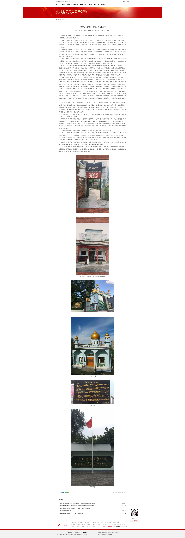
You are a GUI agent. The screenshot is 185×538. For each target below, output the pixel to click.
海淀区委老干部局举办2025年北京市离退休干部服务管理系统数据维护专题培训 (77, 503)
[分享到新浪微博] (63, 492)
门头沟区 (105, 524)
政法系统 (93, 522)
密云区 (88, 526)
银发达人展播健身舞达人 (65, 510)
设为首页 (124, 1)
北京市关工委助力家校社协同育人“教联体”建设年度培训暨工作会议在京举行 (77, 505)
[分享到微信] (67, 492)
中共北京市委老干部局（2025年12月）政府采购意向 (71, 513)
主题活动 (90, 4)
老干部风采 (83, 4)
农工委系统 (108, 522)
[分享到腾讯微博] (65, 492)
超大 (87, 30)
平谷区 (78, 526)
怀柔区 (83, 526)
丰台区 (93, 524)
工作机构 (62, 4)
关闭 (124, 492)
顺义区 (119, 524)
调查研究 (103, 4)
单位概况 (85, 532)
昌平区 (73, 526)
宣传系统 (80, 522)
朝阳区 (83, 524)
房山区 (110, 524)
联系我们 (70, 532)
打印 (120, 492)
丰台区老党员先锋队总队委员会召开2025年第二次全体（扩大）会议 (75, 508)
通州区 (114, 524)
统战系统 (87, 522)
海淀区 (88, 524)
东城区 (73, 524)
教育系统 (100, 522)
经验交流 (75, 4)
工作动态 (69, 4)
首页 (57, 4)
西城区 (78, 524)
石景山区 (99, 524)
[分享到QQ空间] (68, 492)
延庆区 (93, 526)
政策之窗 (96, 4)
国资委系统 (116, 522)
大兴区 (124, 524)
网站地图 (77, 532)
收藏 (128, 1)
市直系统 (73, 522)
